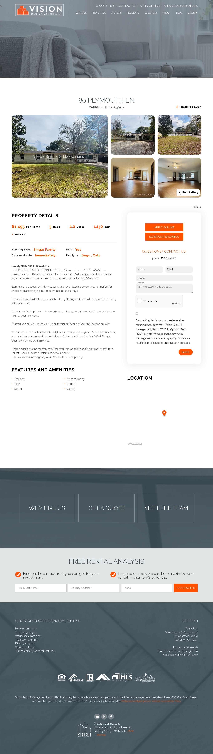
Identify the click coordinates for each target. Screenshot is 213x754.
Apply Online (150, 5)
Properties (99, 12)
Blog (179, 12)
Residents (133, 12)
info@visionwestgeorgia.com (181, 651)
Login (192, 12)
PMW (131, 731)
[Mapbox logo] (135, 444)
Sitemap (101, 734)
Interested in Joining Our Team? (180, 654)
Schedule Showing (164, 236)
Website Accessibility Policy (166, 701)
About (167, 12)
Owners (116, 12)
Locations (151, 12)
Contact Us (127, 5)
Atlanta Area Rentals (181, 5)
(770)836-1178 (105, 5)
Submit (185, 352)
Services (81, 12)
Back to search (191, 106)
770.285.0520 (168, 258)
